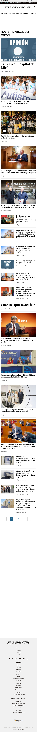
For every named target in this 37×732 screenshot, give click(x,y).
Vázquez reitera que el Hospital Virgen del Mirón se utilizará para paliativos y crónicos (25, 488)
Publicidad (18, 650)
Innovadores (18, 690)
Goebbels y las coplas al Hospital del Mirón (25, 262)
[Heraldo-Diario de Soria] (18, 7)
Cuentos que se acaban (18, 305)
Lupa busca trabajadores (14, 2)
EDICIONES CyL (30, 0)
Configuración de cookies (18, 729)
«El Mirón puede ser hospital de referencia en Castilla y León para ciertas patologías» (18, 172)
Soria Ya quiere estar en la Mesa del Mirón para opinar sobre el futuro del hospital (18, 206)
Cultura (18, 676)
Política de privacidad (16, 727)
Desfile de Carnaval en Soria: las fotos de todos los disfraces (17, 137)
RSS (19, 654)
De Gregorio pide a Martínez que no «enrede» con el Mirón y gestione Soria (26, 219)
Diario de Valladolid (18, 705)
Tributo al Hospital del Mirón (18, 66)
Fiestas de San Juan (18, 678)
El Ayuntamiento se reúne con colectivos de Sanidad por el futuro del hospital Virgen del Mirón (26, 234)
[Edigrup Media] (18, 720)
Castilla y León (18, 674)
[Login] (34, 7)
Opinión (18, 692)
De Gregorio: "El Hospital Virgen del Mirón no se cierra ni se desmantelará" (25, 276)
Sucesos (18, 683)
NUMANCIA (17, 13)
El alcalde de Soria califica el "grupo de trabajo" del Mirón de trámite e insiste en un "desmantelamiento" (25, 291)
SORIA (3, 13)
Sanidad (18, 681)
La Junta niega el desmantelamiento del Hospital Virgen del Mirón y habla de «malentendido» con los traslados (26, 504)
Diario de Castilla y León (18, 703)
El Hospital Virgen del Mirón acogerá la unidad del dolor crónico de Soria (17, 411)
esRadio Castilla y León (18, 712)
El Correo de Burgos (18, 708)
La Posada (18, 685)
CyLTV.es (18, 710)
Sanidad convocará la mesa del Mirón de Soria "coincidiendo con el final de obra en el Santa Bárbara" (18, 446)
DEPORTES (25, 13)
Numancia (18, 669)
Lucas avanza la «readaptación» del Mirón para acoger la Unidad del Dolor (18, 376)
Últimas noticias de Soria (18, 694)
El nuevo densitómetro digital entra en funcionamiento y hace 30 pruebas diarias (25, 474)
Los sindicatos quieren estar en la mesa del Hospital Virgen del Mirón (25, 249)
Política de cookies (28, 727)
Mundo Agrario (18, 687)
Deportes (18, 672)
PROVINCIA (9, 13)
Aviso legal (7, 727)
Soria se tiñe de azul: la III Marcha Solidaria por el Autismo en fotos (15, 102)
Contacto (18, 652)
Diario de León (18, 701)
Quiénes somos (18, 648)
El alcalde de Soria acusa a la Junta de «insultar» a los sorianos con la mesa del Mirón (17, 340)
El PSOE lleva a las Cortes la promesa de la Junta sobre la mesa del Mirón (26, 460)
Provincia (18, 667)
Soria (18, 665)
